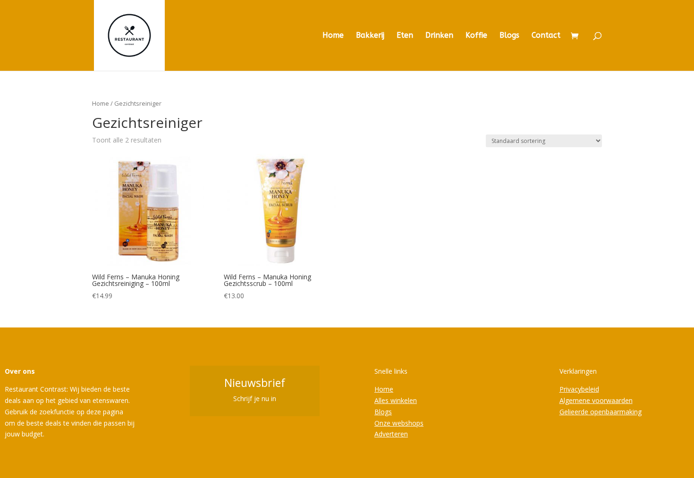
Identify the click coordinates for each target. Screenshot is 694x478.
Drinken (439, 36)
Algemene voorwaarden (596, 400)
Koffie (476, 36)
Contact (546, 36)
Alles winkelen (395, 400)
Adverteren (391, 433)
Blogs (509, 36)
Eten (405, 36)
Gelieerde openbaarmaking (600, 411)
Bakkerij (370, 36)
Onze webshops (398, 423)
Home (333, 36)
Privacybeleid (579, 389)
